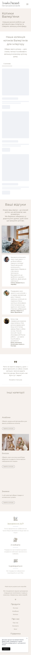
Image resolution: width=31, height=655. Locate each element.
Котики (15, 614)
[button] (7, 63)
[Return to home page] (11, 3)
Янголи (15, 608)
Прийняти (6, 649)
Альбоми (15, 611)
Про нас (15, 623)
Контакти (15, 626)
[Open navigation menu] (27, 4)
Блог (15, 629)
